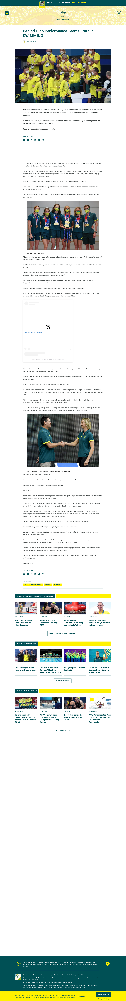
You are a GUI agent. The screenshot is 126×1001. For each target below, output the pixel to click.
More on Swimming (63, 681)
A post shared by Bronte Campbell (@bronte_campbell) (48, 359)
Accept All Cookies (103, 994)
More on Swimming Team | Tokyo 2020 (62, 633)
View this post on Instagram (33, 332)
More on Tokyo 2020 (63, 730)
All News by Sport (63, 810)
